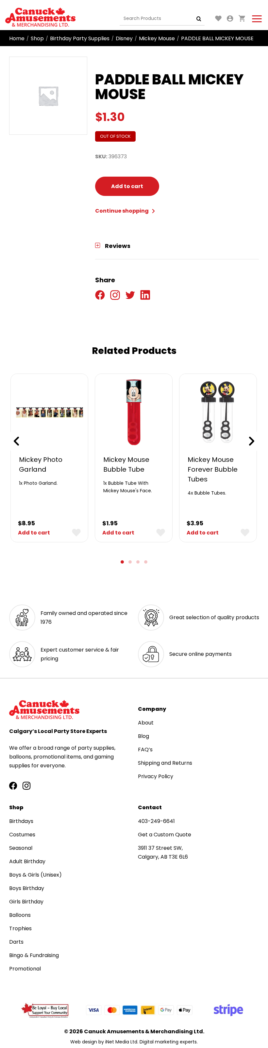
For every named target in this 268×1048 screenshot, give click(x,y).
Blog (143, 736)
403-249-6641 (156, 821)
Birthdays (21, 821)
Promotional (25, 968)
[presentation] (16, 441)
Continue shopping (122, 211)
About (146, 722)
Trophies (20, 928)
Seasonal (20, 848)
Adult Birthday (27, 861)
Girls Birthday (26, 901)
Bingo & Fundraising (34, 955)
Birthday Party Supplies (79, 38)
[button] (122, 562)
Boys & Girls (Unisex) (35, 875)
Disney (124, 38)
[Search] (199, 19)
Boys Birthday (26, 888)
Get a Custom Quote (164, 834)
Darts (16, 942)
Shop (37, 38)
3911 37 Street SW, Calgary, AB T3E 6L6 (163, 852)
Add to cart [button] (34, 532)
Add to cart (127, 186)
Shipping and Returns (165, 763)
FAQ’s (145, 749)
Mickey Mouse (157, 38)
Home (17, 38)
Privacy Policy (155, 776)
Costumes (22, 834)
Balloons (20, 915)
